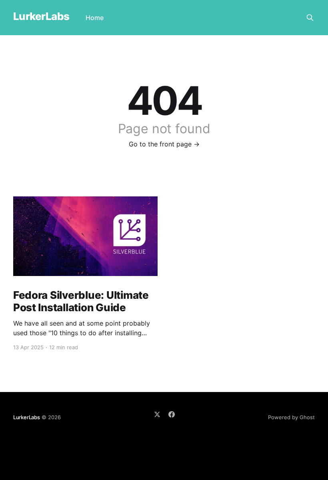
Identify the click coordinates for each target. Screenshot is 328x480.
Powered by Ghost (291, 417)
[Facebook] (171, 414)
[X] (157, 414)
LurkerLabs (41, 16)
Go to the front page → (164, 144)
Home (95, 18)
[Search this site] (310, 17)
